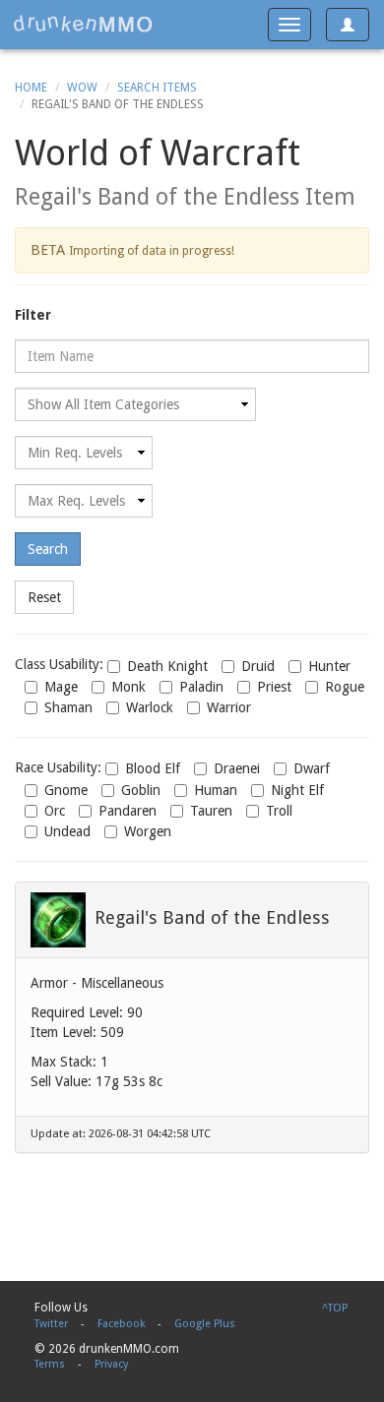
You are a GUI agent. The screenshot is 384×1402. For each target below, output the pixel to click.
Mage (61, 687)
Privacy (111, 1364)
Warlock (149, 707)
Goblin (140, 790)
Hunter (329, 666)
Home (31, 87)
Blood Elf (152, 768)
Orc (54, 811)
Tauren (211, 811)
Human (215, 790)
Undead (67, 831)
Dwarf (311, 768)
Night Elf (297, 790)
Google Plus (204, 1323)
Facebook (121, 1323)
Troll (279, 811)
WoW (82, 87)
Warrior (229, 707)
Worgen (147, 831)
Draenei (237, 768)
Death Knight (167, 666)
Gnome (66, 790)
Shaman (68, 707)
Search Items (157, 87)
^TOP (335, 1308)
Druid (258, 666)
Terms (49, 1364)
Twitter (51, 1323)
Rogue (344, 687)
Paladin (201, 687)
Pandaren (127, 811)
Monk (128, 687)
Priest (274, 687)
